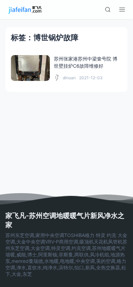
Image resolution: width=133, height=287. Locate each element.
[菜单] (122, 9)
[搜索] (108, 9)
